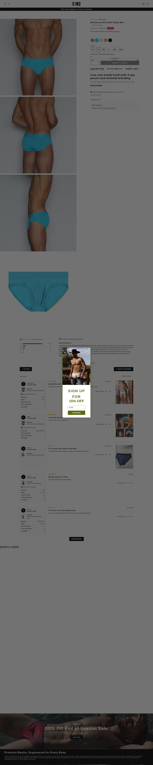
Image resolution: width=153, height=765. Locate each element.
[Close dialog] (88, 349)
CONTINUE (76, 413)
